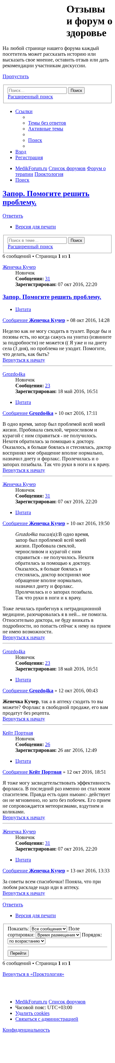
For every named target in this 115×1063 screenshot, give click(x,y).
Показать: (19, 928)
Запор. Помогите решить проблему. (52, 296)
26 (47, 744)
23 (47, 385)
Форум (34, 17)
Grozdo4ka (14, 374)
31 (47, 278)
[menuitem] (47, 123)
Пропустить (16, 76)
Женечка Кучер (19, 267)
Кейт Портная (18, 733)
